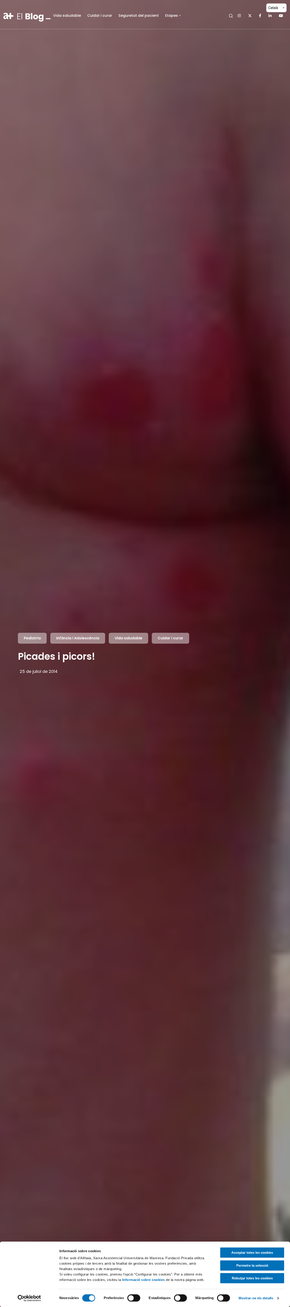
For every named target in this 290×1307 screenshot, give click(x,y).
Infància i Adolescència (77, 638)
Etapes (171, 15)
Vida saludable (67, 15)
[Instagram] (239, 15)
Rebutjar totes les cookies (252, 1278)
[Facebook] (260, 15)
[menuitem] (67, 15)
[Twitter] (249, 15)
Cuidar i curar (99, 15)
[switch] (133, 1298)
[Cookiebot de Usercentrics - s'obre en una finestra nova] (29, 1298)
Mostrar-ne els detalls (256, 1298)
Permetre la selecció (252, 1265)
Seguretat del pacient (138, 15)
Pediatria (32, 638)
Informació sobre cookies (143, 1280)
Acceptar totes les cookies (252, 1252)
